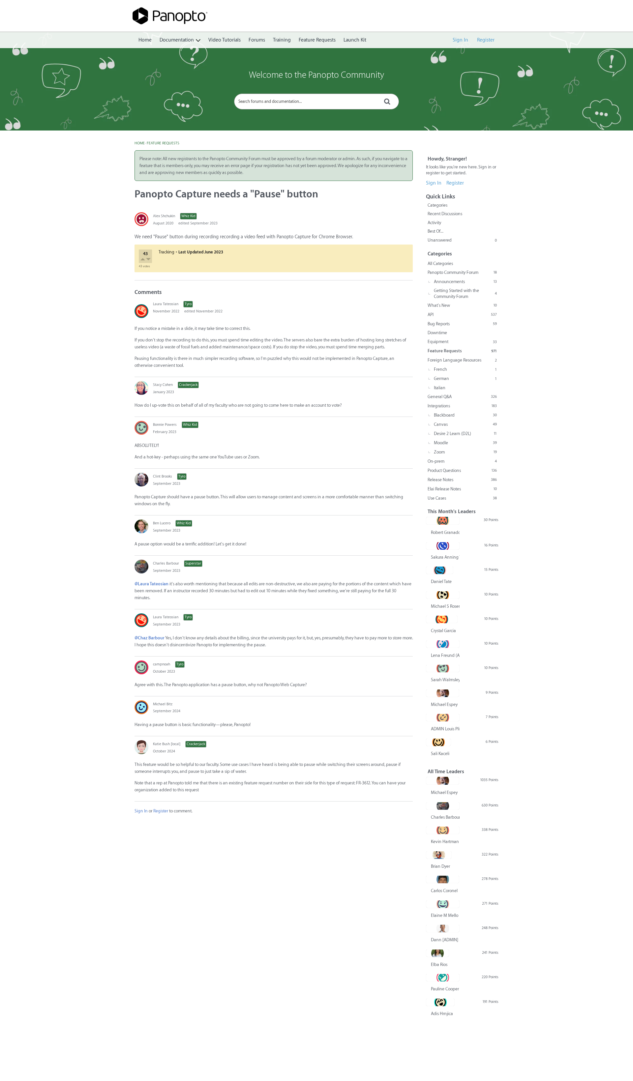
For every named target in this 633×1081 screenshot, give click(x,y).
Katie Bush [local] (166, 744)
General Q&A (462, 396)
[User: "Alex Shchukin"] (141, 219)
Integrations (462, 405)
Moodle (465, 442)
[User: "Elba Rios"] (437, 953)
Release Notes (462, 479)
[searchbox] (316, 101)
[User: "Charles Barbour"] (141, 566)
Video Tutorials (224, 40)
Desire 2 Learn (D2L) (465, 433)
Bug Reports (462, 323)
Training (282, 40)
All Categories (440, 263)
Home (145, 40)
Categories (437, 205)
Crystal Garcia (443, 630)
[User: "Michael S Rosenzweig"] (443, 595)
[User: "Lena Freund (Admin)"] (443, 644)
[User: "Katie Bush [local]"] (141, 747)
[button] (143, 259)
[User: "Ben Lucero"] (141, 526)
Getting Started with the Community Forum (465, 293)
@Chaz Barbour (150, 637)
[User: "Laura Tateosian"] (141, 311)
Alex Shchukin (164, 216)
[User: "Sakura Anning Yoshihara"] (443, 546)
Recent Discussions (445, 213)
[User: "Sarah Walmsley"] (443, 668)
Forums (257, 40)
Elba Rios (439, 964)
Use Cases (462, 498)
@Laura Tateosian (151, 583)
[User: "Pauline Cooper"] (443, 977)
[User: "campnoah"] (141, 667)
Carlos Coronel (444, 890)
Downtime (437, 332)
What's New (462, 305)
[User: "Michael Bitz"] (141, 707)
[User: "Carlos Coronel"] (442, 879)
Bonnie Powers (165, 425)
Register (486, 40)
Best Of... (435, 231)
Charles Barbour (166, 563)
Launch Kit (355, 40)
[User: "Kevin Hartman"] (443, 830)
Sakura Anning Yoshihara (445, 557)
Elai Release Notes (462, 488)
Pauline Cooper (445, 988)
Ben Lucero (161, 523)
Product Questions (462, 470)
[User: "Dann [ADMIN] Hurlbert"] (443, 928)
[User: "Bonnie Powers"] (141, 428)
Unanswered (462, 240)
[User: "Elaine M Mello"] (443, 904)
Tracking (166, 251)
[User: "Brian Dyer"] (439, 855)
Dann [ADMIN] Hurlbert (445, 939)
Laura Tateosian (165, 304)
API (462, 314)
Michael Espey (444, 704)
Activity (434, 222)
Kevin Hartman (445, 841)
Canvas (465, 424)
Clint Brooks (162, 476)
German (465, 378)
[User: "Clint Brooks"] (141, 479)
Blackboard (465, 415)
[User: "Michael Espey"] (442, 693)
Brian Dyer (440, 866)
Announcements (465, 281)
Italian (439, 387)
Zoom (465, 452)
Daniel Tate (441, 581)
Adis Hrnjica (442, 1013)
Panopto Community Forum (462, 272)
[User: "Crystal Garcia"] (442, 619)
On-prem (462, 461)
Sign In (460, 40)
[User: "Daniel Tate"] (439, 570)
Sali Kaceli (440, 753)
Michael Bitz (162, 704)
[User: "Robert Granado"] (443, 521)
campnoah (161, 664)
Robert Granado (445, 532)
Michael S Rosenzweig (445, 606)
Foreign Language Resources (462, 360)
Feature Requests (317, 40)
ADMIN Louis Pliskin (445, 728)
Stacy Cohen (163, 385)
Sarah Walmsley (445, 679)
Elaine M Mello (444, 915)
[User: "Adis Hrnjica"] (440, 1002)
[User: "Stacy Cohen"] (141, 388)
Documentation (177, 40)
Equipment (462, 341)
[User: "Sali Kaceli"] (438, 742)
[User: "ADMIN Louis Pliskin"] (443, 717)
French (465, 369)
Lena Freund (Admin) (445, 655)
